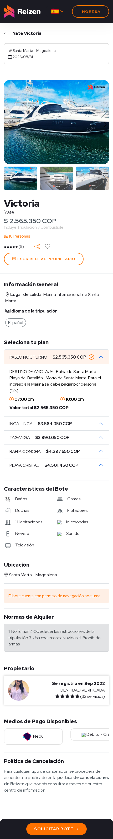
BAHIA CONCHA (44, 451)
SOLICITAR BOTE (54, 829)
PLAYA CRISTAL (43, 465)
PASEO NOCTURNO (47, 357)
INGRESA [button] (90, 11)
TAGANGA (39, 437)
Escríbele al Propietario (45, 259)
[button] (105, 124)
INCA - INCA (40, 423)
